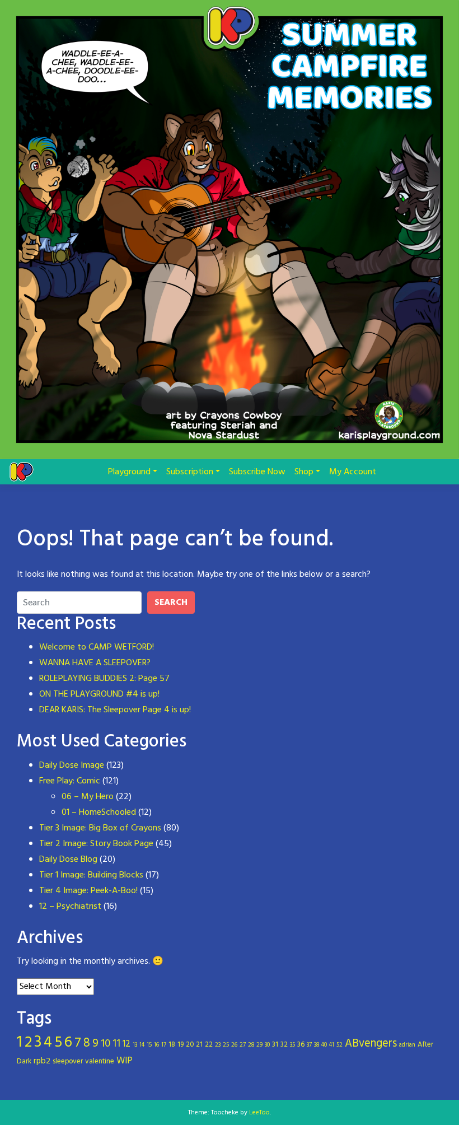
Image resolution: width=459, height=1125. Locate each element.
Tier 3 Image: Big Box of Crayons (100, 828)
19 (180, 1045)
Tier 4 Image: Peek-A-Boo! (88, 891)
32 (284, 1045)
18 (171, 1045)
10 (105, 1043)
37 (309, 1045)
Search (171, 602)
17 (163, 1045)
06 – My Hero (88, 797)
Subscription (189, 472)
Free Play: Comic (69, 781)
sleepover (68, 1061)
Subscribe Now (257, 472)
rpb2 (42, 1061)
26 (234, 1045)
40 (324, 1045)
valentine (99, 1061)
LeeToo (259, 1112)
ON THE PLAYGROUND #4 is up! (99, 694)
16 (156, 1045)
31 (275, 1045)
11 (116, 1043)
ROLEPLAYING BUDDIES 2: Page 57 (104, 678)
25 (226, 1045)
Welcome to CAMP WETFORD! (96, 647)
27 (243, 1045)
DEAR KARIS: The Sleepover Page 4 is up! (115, 710)
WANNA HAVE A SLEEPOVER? (95, 663)
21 (199, 1045)
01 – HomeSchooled (99, 812)
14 (141, 1045)
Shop (303, 472)
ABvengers (371, 1044)
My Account (352, 472)
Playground (129, 472)
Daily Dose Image (71, 765)
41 (331, 1045)
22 (209, 1045)
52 (339, 1045)
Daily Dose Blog (68, 859)
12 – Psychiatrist (70, 906)
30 (267, 1045)
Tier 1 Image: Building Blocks (91, 875)
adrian (407, 1045)
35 (292, 1045)
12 (126, 1044)
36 (301, 1045)
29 (259, 1045)
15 (149, 1045)
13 (135, 1045)
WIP (124, 1061)
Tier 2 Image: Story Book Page (96, 844)
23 (218, 1045)
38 (316, 1045)
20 (190, 1045)
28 (251, 1045)
